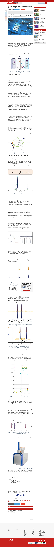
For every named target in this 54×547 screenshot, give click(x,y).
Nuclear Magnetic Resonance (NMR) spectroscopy (15, 76)
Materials (33, 528)
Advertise (40, 530)
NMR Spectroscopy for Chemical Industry (41, 35)
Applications (33, 529)
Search (40, 526)
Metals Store (25, 533)
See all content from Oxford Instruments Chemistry (39, 43)
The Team (33, 535)
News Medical (17, 528)
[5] (36, 26)
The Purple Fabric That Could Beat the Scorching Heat (43, 26)
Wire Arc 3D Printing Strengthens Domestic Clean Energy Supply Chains (43, 18)
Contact (40, 529)
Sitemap (40, 533)
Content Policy (41, 534)
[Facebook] (6, 15)
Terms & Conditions (41, 531)
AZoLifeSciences (17, 529)
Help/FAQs (33, 534)
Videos (25, 531)
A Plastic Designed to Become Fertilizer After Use (43, 14)
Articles (25, 526)
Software (25, 535)
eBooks (25, 530)
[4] (36, 22)
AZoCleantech (9, 527)
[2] (36, 14)
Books (25, 529)
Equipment (25, 528)
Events (25, 532)
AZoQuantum (17, 526)
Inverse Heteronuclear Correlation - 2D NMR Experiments (41, 39)
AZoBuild (9, 529)
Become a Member (41, 527)
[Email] (6, 20)
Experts (32, 533)
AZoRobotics (9, 526)
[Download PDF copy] (6, 11)
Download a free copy (27, 290)
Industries (33, 530)
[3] (36, 18)
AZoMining (9, 530)
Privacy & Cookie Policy (42, 532)
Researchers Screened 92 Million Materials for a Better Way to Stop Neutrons (43, 10)
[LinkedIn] (6, 13)
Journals (25, 534)
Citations (9, 506)
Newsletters (40, 528)
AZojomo (33, 531)
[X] (6, 16)
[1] (36, 10)
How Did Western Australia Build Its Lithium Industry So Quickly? (42, 22)
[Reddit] (6, 18)
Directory (25, 0)
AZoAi (16, 527)
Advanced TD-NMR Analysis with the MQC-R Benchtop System (42, 33)
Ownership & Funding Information (41, 535)
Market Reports (33, 527)
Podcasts (33, 532)
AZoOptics (9, 528)
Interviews (33, 526)
